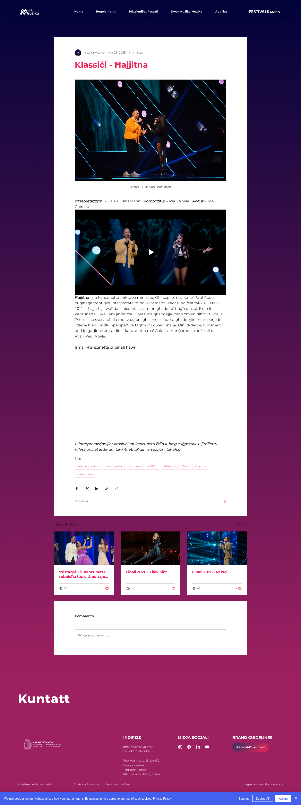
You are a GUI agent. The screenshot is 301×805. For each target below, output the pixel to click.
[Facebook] (189, 747)
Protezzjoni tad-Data (118, 784)
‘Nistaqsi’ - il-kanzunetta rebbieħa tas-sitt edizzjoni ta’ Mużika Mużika (84, 574)
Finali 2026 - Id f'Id (209, 572)
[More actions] (223, 52)
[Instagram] (180, 747)
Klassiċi (169, 466)
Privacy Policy (162, 798)
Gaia (185, 466)
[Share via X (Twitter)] (87, 488)
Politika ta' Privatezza (80, 784)
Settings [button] (244, 798)
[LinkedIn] (198, 747)
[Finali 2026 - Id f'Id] (217, 548)
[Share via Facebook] (77, 488)
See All (242, 524)
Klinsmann (85, 474)
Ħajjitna (200, 466)
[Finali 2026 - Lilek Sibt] (150, 548)
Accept (283, 798)
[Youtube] (207, 747)
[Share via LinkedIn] (97, 488)
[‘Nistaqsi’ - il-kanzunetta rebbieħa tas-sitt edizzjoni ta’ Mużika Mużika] (84, 548)
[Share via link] (107, 488)
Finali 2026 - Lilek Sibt (146, 572)
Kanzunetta (113, 466)
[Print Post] (117, 488)
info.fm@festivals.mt (138, 747)
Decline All (262, 798)
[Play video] (150, 252)
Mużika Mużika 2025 (143, 466)
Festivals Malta (87, 466)
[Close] (296, 798)
